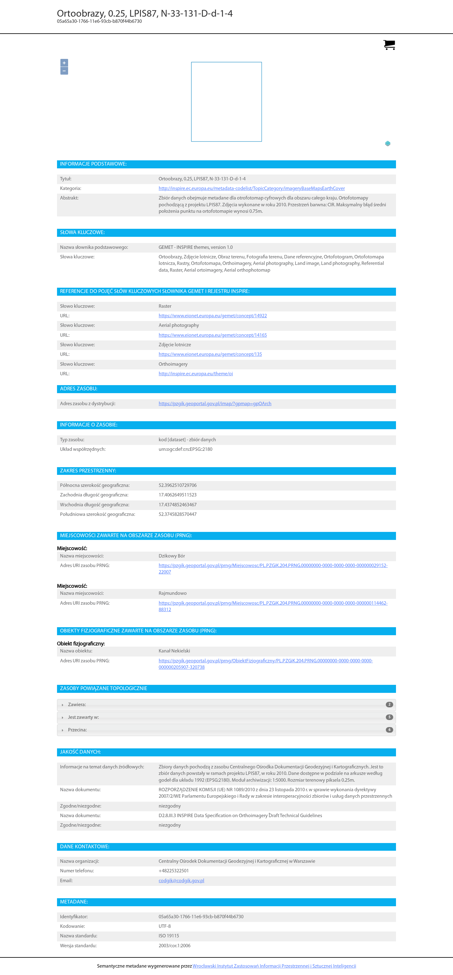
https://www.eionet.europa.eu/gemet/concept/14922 (213, 316)
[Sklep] (389, 45)
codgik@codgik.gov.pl (181, 880)
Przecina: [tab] (229, 730)
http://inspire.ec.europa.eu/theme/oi (196, 374)
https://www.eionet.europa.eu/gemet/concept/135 (210, 354)
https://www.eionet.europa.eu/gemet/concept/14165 (213, 335)
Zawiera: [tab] (229, 704)
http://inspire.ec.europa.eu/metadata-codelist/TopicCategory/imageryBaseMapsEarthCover (252, 188)
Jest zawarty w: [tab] (229, 717)
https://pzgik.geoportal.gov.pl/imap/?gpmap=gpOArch (215, 403)
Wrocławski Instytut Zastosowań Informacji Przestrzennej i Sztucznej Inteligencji (274, 966)
